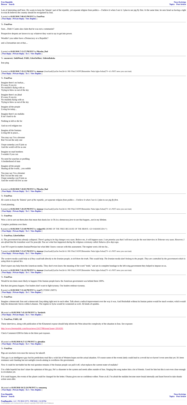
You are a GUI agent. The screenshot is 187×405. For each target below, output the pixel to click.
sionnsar (40, 71)
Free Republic (7, 2)
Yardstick (41, 312)
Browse (4, 4)
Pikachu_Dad (42, 51)
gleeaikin (41, 342)
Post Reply (6, 19)
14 (2, 388)
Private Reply (18, 19)
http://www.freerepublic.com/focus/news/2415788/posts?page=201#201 (32, 328)
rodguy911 (41, 229)
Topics (172, 4)
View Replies (31, 19)
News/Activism (180, 2)
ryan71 (39, 290)
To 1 (27, 54)
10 (2, 312)
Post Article (181, 4)
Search (11, 4)
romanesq (43, 388)
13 (2, 342)
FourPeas (40, 16)
